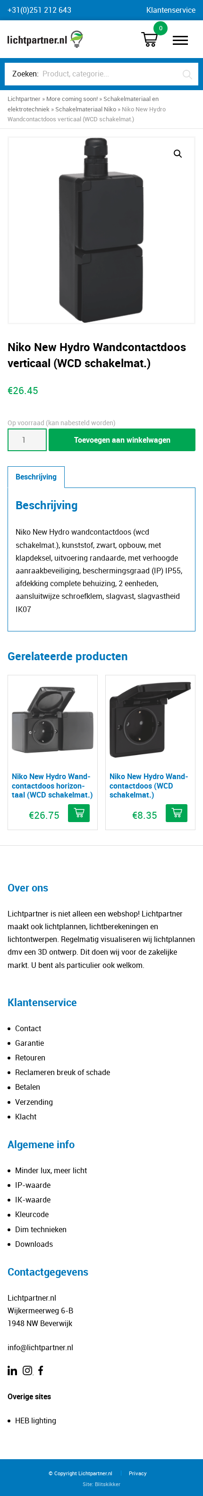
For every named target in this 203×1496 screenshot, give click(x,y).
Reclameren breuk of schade (62, 1072)
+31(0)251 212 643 (39, 10)
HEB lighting (35, 1420)
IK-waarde (33, 1199)
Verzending (34, 1102)
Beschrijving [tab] (36, 476)
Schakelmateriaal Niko (85, 109)
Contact (28, 1028)
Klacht (25, 1116)
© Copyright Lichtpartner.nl (80, 1473)
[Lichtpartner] (45, 39)
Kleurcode (32, 1214)
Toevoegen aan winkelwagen (122, 440)
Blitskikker (107, 1484)
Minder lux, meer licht (51, 1170)
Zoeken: (25, 73)
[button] (177, 153)
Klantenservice (170, 10)
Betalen (27, 1087)
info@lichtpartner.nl (40, 1347)
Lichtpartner (24, 98)
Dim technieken (41, 1229)
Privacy (138, 1473)
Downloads (34, 1244)
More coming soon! (72, 98)
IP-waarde (33, 1185)
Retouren (30, 1057)
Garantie (29, 1043)
